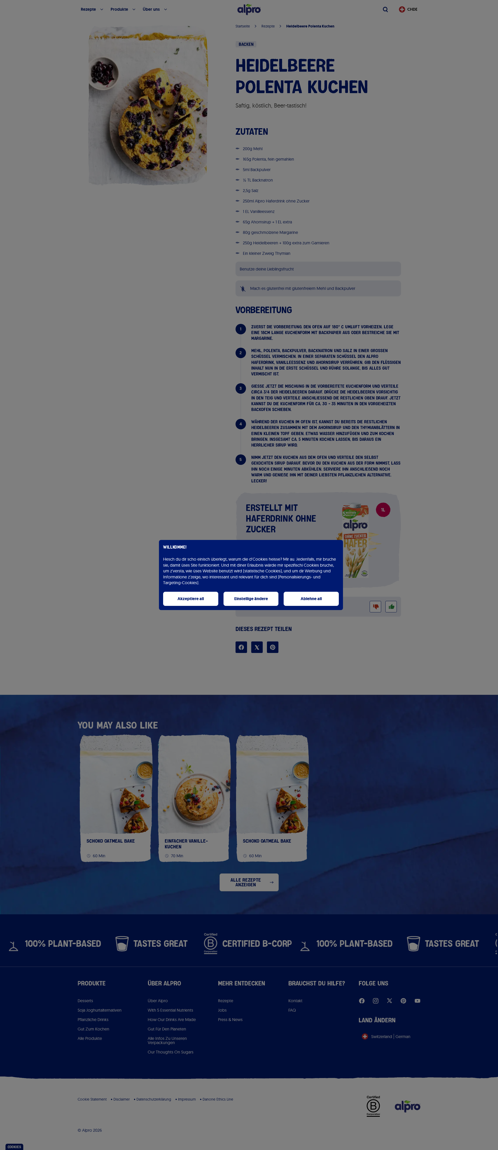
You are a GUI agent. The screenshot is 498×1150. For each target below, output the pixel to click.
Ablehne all (311, 598)
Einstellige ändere (251, 598)
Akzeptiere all (191, 598)
